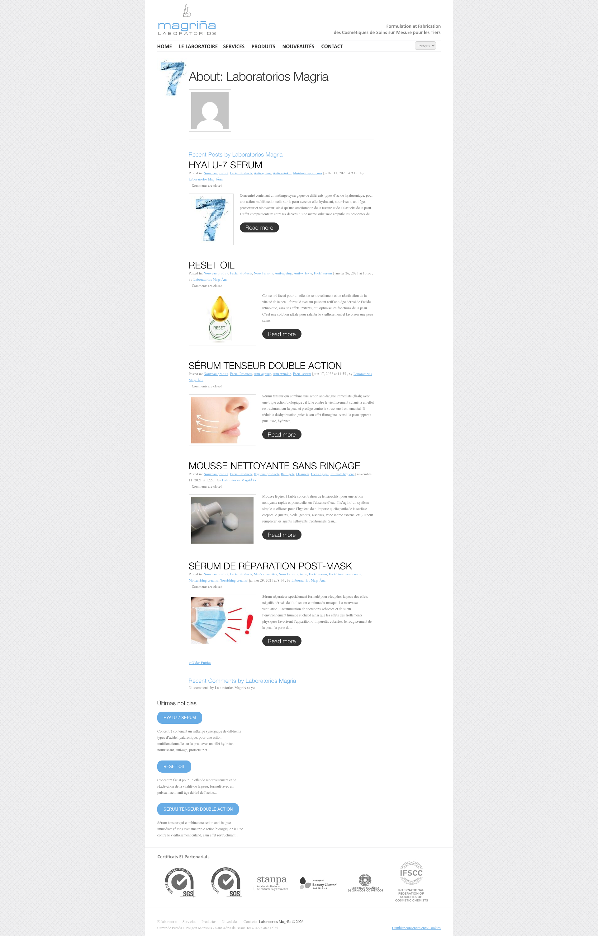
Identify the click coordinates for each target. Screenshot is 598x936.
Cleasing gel (320, 473)
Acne (303, 574)
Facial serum (323, 273)
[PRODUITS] (263, 45)
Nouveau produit (216, 173)
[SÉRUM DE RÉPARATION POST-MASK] (270, 565)
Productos (209, 921)
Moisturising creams (307, 173)
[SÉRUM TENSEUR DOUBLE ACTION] (265, 364)
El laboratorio (167, 921)
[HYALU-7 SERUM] (226, 163)
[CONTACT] (332, 45)
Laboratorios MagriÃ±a (206, 179)
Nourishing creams (233, 580)
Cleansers (302, 473)
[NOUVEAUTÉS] (298, 45)
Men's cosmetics (265, 574)
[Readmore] (259, 227)
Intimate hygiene (342, 473)
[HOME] (165, 45)
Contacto (250, 921)
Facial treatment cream (345, 574)
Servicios (189, 921)
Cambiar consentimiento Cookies (416, 927)
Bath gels (287, 473)
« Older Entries (200, 662)
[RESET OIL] (212, 264)
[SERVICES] (234, 45)
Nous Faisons (263, 273)
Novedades (230, 921)
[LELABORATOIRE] (198, 45)
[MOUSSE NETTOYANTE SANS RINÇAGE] (274, 464)
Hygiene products (266, 473)
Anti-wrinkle (282, 173)
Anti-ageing (262, 173)
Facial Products (241, 173)
